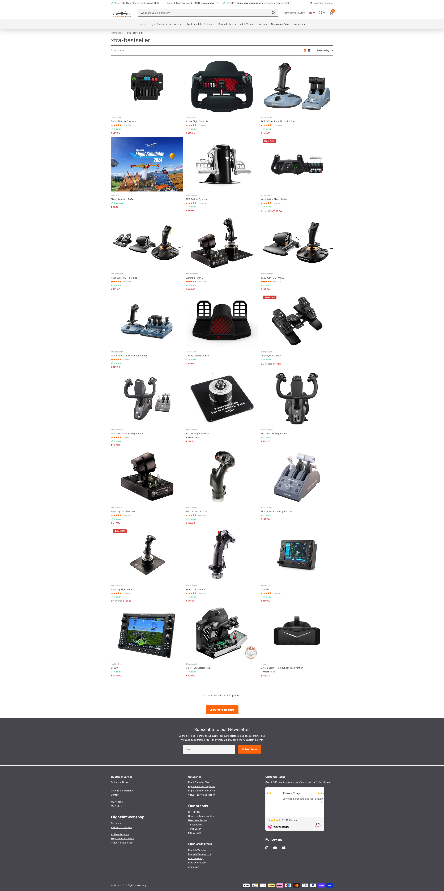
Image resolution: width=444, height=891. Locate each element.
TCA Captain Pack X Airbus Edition (129, 355)
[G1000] (147, 633)
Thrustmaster (195, 824)
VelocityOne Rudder (271, 355)
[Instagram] (266, 847)
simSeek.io (193, 867)
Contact (115, 795)
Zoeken (273, 13)
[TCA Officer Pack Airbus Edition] (297, 86)
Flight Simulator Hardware (164, 24)
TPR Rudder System (196, 199)
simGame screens (197, 862)
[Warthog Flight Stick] (147, 554)
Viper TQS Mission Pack (198, 668)
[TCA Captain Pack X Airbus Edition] (147, 321)
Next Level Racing (197, 820)
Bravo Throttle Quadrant (123, 121)
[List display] (309, 50)
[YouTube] (275, 848)
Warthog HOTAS (194, 277)
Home (142, 24)
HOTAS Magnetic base (197, 433)
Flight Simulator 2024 (122, 199)
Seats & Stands (227, 24)
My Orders (116, 806)
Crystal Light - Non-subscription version (282, 668)
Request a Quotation (122, 842)
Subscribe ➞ (249, 749)
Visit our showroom (121, 827)
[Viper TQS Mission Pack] (222, 633)
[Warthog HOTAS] (222, 243)
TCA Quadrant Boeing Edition (276, 511)
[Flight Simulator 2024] (147, 164)
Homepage (117, 32)
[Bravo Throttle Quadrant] (147, 86)
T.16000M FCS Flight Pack (124, 277)
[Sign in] (322, 13)
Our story (116, 823)
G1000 (114, 668)
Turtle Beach (194, 829)
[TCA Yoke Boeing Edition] (297, 399)
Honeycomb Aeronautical (201, 816)
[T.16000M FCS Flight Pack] (147, 243)
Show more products (222, 709)
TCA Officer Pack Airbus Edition (277, 121)
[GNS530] (297, 554)
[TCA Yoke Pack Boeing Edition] (147, 399)
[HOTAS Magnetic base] (222, 399)
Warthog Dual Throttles (123, 511)
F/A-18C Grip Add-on (197, 511)
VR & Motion (247, 24)
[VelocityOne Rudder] (297, 321)
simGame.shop (195, 858)
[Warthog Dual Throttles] (147, 477)
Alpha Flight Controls (197, 121)
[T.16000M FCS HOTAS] (297, 243)
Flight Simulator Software (200, 24)
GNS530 (265, 589)
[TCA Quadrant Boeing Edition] (297, 477)
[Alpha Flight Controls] (222, 86)
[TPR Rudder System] (222, 164)
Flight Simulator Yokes (199, 782)
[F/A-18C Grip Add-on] (222, 477)
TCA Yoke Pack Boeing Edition (127, 433)
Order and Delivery (121, 782)
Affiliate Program (120, 834)
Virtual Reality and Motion (201, 795)
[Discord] (283, 847)
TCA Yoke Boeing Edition (274, 433)
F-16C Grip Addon (195, 589)
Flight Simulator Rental (122, 838)
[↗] (217, 3)
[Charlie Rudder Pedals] (222, 321)
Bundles (262, 24)
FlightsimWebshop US (199, 854)
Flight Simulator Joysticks (201, 786)
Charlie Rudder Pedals (197, 355)
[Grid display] (305, 50)
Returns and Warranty (122, 790)
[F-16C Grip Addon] (222, 554)
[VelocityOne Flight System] (297, 164)
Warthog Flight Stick (121, 589)
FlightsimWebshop (197, 850)
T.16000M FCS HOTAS (272, 277)
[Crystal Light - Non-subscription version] (297, 633)
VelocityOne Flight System (274, 199)
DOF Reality (194, 812)
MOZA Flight (194, 833)
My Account (117, 801)
